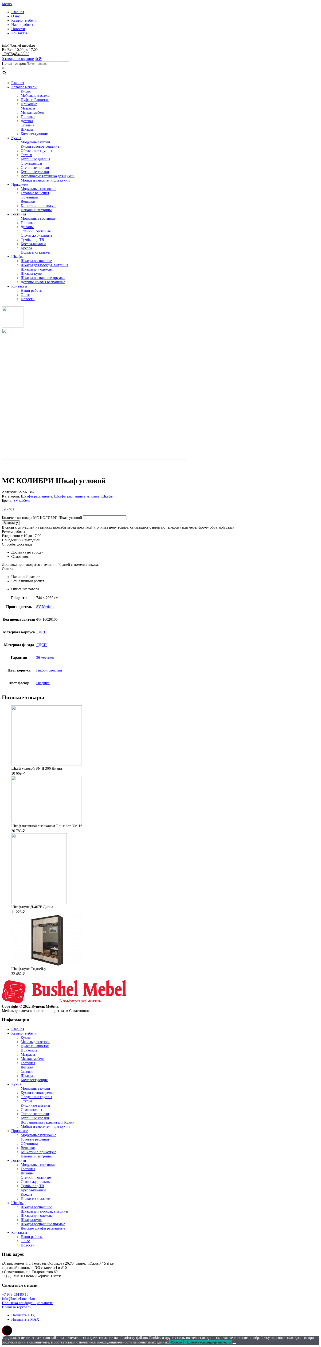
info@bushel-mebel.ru (18, 1299)
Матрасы (28, 108)
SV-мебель (21, 500)
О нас (15, 16)
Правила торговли (16, 1307)
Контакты (19, 33)
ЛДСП (41, 632)
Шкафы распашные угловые (76, 496)
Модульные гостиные (38, 218)
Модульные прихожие (38, 189)
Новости (18, 29)
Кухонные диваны (35, 159)
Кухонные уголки (35, 172)
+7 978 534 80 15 (15, 1294)
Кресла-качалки (33, 244)
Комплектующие (34, 134)
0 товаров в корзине (18, 59)
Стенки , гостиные (36, 231)
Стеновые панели (35, 168)
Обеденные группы (36, 151)
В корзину (11, 523)
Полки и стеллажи (35, 252)
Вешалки (28, 201)
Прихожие (29, 104)
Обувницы (29, 197)
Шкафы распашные (36, 261)
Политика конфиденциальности (27, 1303)
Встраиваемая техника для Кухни (47, 176)
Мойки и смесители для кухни (45, 180)
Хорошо (176, 1342)
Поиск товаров (14, 63)
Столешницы (31, 163)
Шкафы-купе (31, 273)
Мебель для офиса (35, 95)
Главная (17, 12)
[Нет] (234, 1343)
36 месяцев (45, 657)
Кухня (26, 91)
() (38, 59)
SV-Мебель (45, 607)
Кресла (26, 248)
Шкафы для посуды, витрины (44, 265)
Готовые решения (35, 193)
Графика (43, 683)
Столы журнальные (36, 235)
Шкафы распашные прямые (43, 278)
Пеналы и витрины (36, 210)
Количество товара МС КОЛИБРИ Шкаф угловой (42, 518)
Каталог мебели (24, 20)
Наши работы (22, 25)
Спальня (27, 125)
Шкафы (27, 129)
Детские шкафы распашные (43, 282)
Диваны (27, 227)
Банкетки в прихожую (38, 206)
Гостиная (28, 117)
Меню (7, 4)
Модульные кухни (35, 142)
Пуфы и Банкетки (35, 100)
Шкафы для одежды (37, 269)
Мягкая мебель (32, 112)
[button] (7, 1330)
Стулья (26, 155)
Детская (27, 121)
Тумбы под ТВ (32, 240)
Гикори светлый (49, 670)
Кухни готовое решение (40, 146)
